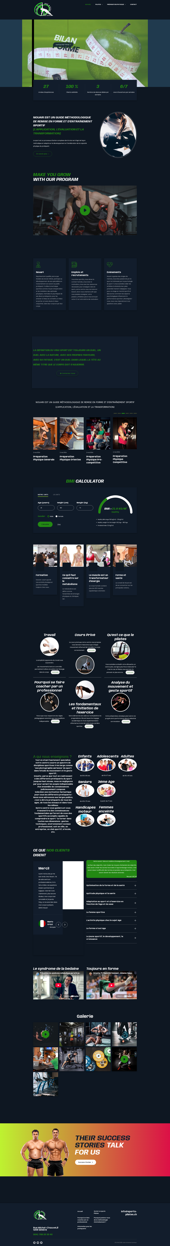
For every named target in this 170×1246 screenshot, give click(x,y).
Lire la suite (55, 672)
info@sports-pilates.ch (129, 1213)
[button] (115, 413)
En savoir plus (42, 154)
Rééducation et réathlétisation (95, 458)
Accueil (88, 4)
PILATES (98, 4)
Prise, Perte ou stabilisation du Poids (69, 460)
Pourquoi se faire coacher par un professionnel (83, 1220)
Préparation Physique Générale (123, 458)
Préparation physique (115, 4)
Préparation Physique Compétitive (40, 459)
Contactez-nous (68, 373)
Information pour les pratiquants (84, 1228)
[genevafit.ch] (44, 9)
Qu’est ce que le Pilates (99, 1212)
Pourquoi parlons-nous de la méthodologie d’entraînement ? (102, 1220)
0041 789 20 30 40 (43, 1234)
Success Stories (84, 1162)
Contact (133, 4)
